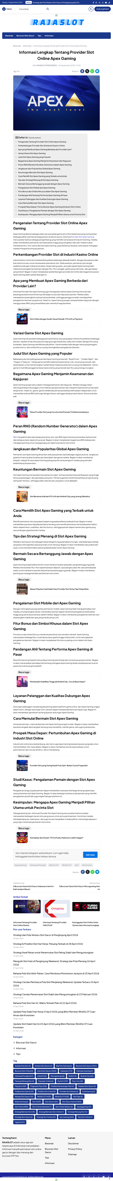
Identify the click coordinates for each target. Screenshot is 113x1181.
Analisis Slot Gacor (43, 1066)
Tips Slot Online (85, 1117)
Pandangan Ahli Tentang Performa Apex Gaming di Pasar (43, 195)
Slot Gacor (51, 1102)
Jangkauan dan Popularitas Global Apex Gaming (39, 168)
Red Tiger (78, 1097)
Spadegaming (84, 1107)
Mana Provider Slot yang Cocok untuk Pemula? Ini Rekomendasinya (59, 412)
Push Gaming (88, 1091)
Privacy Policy (75, 1149)
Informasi (49, 35)
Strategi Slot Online (46, 1117)
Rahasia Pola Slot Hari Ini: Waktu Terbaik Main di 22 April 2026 (45, 1003)
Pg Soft (63, 1081)
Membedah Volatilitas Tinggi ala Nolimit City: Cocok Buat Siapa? (57, 681)
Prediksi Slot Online (47, 1091)
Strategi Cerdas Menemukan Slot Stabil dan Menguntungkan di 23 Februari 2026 (55, 994)
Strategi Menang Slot (77, 1112)
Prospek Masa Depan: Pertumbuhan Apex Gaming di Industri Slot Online (49, 207)
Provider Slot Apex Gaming (82, 237)
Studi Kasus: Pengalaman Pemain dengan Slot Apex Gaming (44, 210)
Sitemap (72, 1154)
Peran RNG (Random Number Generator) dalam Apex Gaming (45, 165)
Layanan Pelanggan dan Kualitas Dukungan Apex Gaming (43, 199)
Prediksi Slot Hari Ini (24, 1091)
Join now (90, 854)
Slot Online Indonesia (41, 1107)
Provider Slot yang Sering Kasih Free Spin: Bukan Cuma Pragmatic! (59, 765)
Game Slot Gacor (46, 1071)
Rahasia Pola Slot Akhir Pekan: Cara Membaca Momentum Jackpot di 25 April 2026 (57, 3)
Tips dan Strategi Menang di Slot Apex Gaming (38, 180)
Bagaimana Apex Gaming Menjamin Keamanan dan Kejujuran (44, 161)
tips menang (67, 1117)
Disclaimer (73, 1143)
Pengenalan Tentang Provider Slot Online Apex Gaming (42, 142)
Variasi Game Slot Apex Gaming (32, 153)
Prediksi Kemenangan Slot (62, 1086)
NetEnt (72, 1076)
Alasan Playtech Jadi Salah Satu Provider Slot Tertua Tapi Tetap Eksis (59, 589)
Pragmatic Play (38, 1086)
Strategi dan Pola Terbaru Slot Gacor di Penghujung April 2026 (45, 935)
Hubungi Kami (102, 9)
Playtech (20, 1086)
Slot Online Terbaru (64, 1107)
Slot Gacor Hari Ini (71, 1102)
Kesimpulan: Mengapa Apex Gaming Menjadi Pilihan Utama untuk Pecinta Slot (51, 214)
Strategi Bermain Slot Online (51, 1112)
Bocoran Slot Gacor (25, 35)
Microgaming (57, 1076)
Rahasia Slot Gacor (24, 1097)
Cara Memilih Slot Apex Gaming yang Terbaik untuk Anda (42, 176)
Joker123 (42, 1076)
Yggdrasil (20, 1122)
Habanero (66, 1071)
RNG (15, 437)
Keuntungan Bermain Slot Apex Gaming (35, 172)
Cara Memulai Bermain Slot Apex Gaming (36, 203)
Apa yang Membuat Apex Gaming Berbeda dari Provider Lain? (45, 149)
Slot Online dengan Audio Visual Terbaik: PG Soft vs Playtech (56, 319)
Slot (77, 865)
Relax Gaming (21, 1102)
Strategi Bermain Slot (25, 1112)
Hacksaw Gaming (84, 1071)
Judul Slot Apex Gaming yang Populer (34, 157)
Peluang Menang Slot (24, 1081)
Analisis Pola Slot (23, 1066)
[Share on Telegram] (97, 71)
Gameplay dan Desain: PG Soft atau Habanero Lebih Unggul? (56, 838)
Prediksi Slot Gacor (87, 1086)
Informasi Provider (38, 865)
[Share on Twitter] (87, 71)
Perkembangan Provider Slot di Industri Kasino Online (41, 145)
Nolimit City (87, 1076)
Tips (39, 35)
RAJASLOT (66, 865)
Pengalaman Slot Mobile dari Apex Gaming (36, 187)
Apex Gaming (20, 865)
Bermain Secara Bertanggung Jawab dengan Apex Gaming (43, 184)
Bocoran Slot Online (24, 1071)
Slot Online (87, 865)
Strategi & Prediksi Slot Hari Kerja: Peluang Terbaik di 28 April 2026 (48, 943)
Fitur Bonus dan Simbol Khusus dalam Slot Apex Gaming (42, 191)
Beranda (9, 35)
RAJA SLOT (54, 865)
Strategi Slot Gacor (24, 1117)
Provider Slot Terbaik (69, 1091)
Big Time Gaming (64, 1066)
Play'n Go (77, 1081)
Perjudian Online (45, 1081)
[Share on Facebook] (82, 71)
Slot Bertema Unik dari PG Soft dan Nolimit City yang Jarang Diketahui (60, 496)
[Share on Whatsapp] (92, 71)
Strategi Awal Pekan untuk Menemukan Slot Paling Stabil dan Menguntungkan (53, 952)
